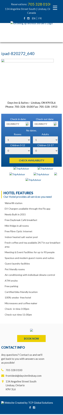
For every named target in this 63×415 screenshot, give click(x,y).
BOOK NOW (31, 338)
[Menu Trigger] (55, 7)
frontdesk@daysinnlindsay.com (23, 375)
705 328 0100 (40, 4)
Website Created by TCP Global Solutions (28, 402)
